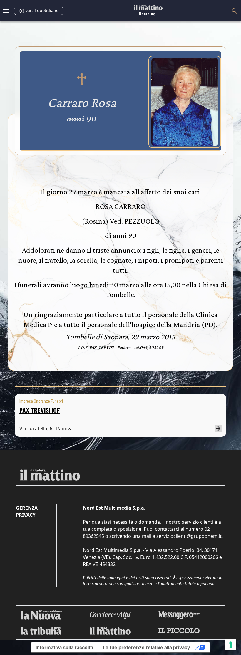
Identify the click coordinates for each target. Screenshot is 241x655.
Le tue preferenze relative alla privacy (146, 647)
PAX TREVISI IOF (39, 410)
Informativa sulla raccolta (64, 647)
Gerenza (27, 508)
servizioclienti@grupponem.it (189, 536)
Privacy (26, 515)
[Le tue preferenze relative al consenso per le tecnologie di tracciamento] (230, 644)
